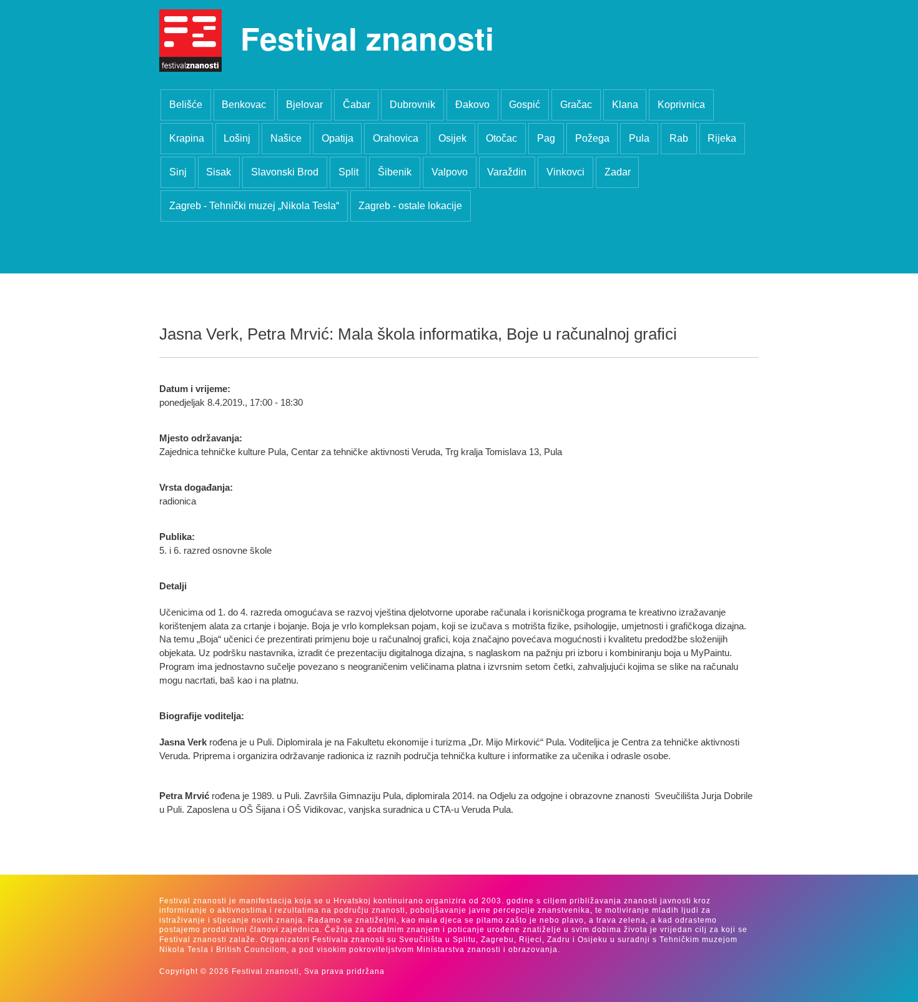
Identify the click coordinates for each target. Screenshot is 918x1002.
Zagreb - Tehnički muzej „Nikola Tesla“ (254, 205)
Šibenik (395, 172)
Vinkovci (565, 172)
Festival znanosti (367, 38)
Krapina (186, 138)
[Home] (190, 40)
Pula (639, 138)
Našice (286, 138)
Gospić (524, 104)
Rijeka (722, 138)
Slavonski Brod (284, 172)
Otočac (501, 138)
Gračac (576, 104)
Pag (546, 138)
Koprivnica (681, 104)
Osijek (452, 138)
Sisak (218, 172)
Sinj (178, 172)
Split (348, 172)
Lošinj (237, 138)
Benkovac (244, 104)
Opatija (337, 138)
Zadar (618, 172)
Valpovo (450, 172)
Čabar (356, 104)
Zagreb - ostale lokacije (410, 205)
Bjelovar (304, 104)
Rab (678, 138)
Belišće (185, 104)
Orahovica (395, 138)
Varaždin (506, 172)
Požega (592, 138)
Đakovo (472, 104)
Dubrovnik (412, 104)
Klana (625, 104)
